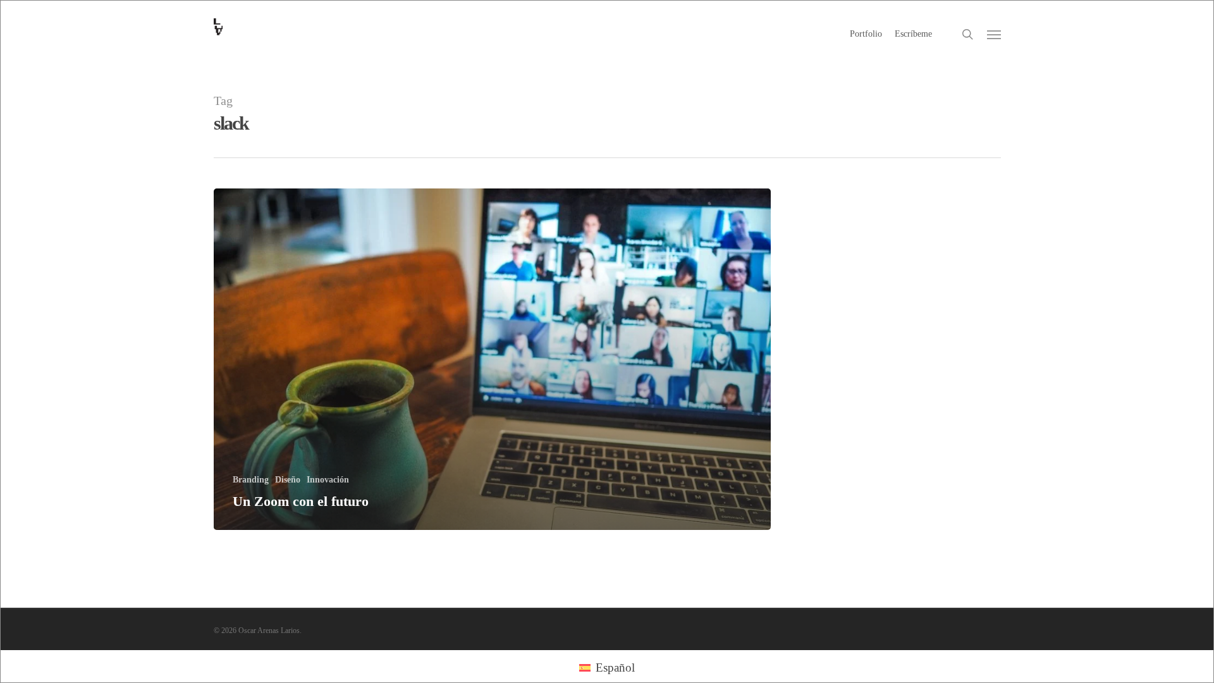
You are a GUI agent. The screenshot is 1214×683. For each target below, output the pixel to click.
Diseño (287, 479)
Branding (251, 479)
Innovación (328, 479)
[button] (994, 34)
